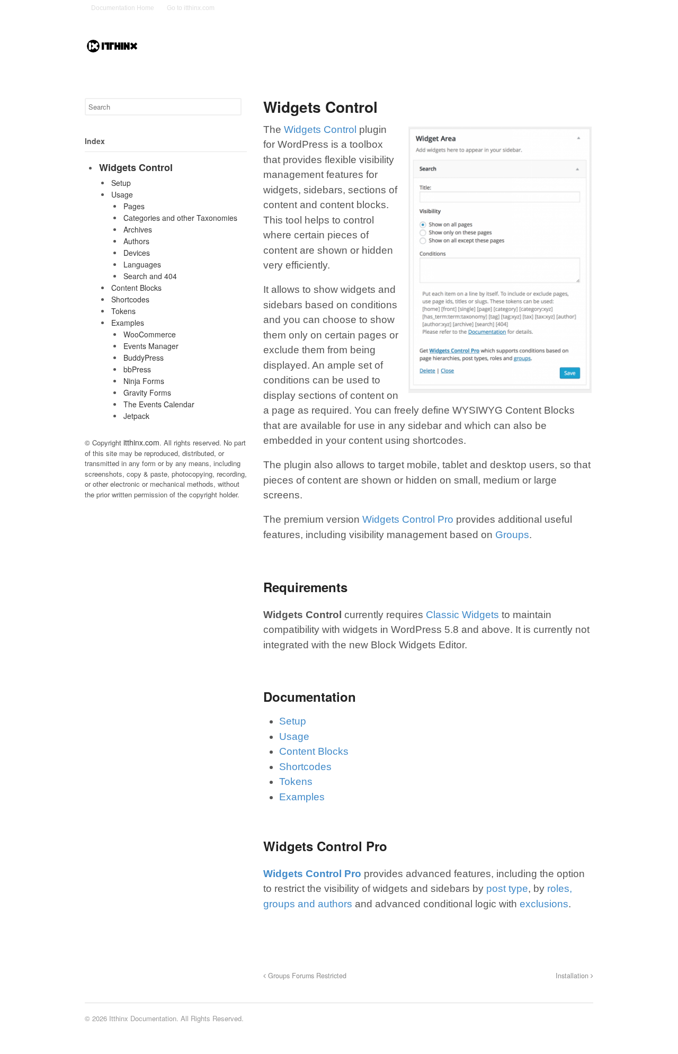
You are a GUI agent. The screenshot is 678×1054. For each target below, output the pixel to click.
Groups (512, 534)
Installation (573, 975)
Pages (134, 206)
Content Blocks (314, 751)
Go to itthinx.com (191, 8)
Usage (294, 736)
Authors (136, 241)
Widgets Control (320, 129)
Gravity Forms (147, 392)
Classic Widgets (462, 614)
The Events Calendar (158, 404)
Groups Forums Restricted (306, 975)
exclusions (544, 903)
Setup (292, 721)
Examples (302, 796)
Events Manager (151, 346)
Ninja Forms (143, 381)
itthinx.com (141, 442)
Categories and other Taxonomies (180, 217)
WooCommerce (149, 334)
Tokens (296, 781)
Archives (137, 229)
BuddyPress (143, 357)
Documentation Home (122, 8)
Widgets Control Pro (407, 519)
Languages (142, 264)
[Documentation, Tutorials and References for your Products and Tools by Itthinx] (112, 48)
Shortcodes (305, 766)
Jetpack (136, 415)
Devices (136, 252)
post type (507, 888)
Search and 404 (150, 276)
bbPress (137, 369)
